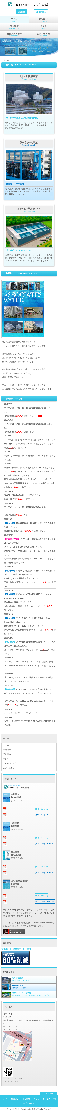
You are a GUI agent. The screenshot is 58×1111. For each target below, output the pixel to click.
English (21, 12)
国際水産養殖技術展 (13, 479)
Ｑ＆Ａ (43, 27)
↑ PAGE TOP (48, 1094)
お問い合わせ (43, 35)
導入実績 (14, 27)
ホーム (14, 20)
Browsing (41, 809)
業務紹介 (43, 20)
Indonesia (41, 12)
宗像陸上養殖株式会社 (14, 495)
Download (45, 815)
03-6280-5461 (13, 1027)
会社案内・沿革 (14, 35)
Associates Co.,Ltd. (28, 1109)
